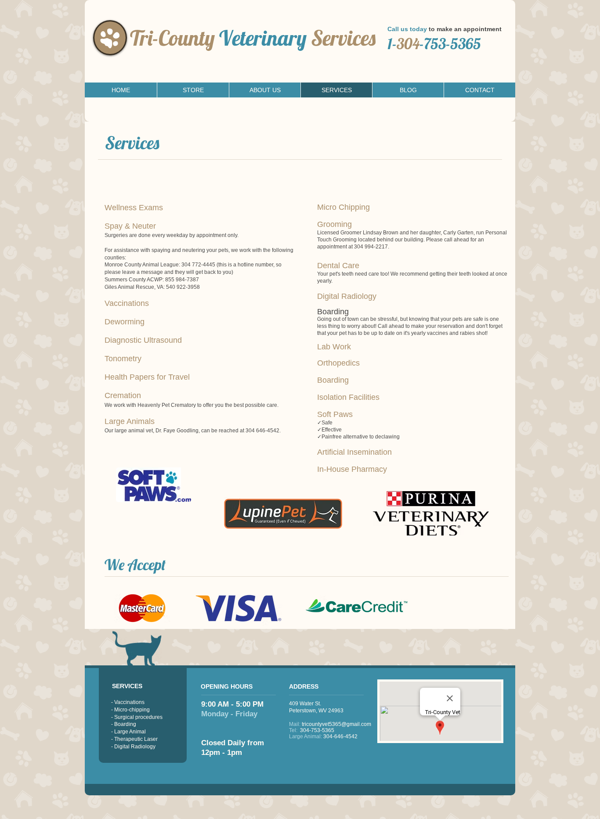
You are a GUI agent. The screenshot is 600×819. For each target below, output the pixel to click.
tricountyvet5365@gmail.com (336, 724)
